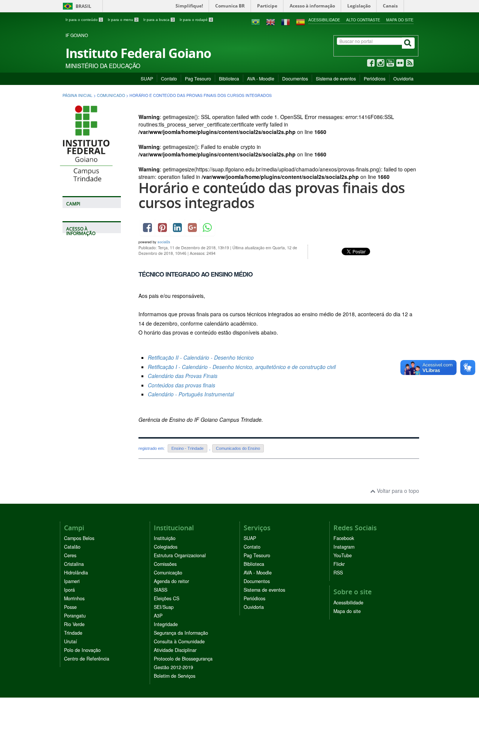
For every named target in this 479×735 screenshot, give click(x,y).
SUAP (147, 78)
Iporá (69, 589)
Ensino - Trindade (187, 448)
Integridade (166, 624)
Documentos (295, 78)
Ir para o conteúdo (83, 20)
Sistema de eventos (336, 78)
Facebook (343, 538)
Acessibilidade (324, 19)
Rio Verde (74, 624)
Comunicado (111, 95)
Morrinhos (74, 598)
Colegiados (165, 546)
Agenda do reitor (171, 581)
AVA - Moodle (260, 78)
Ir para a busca (158, 20)
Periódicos (374, 78)
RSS (338, 572)
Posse (70, 607)
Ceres (70, 555)
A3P (158, 615)
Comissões (165, 564)
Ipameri (72, 581)
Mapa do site (400, 19)
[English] (270, 21)
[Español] (300, 21)
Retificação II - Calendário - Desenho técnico (201, 357)
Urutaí (70, 641)
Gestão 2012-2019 (173, 667)
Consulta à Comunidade (179, 641)
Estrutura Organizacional (180, 555)
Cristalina (74, 564)
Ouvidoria (403, 78)
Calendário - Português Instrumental (191, 394)
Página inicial (77, 95)
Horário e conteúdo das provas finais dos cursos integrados (271, 195)
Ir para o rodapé (196, 20)
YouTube (342, 555)
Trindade (73, 632)
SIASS (160, 589)
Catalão (72, 546)
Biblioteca (229, 78)
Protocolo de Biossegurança (183, 658)
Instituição (165, 538)
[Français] (285, 21)
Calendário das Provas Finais (182, 375)
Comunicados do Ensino (238, 448)
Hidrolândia (76, 572)
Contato (169, 78)
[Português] (255, 21)
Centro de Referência (86, 658)
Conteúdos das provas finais (181, 385)
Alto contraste (363, 19)
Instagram (343, 546)
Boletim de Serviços (174, 676)
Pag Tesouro (198, 78)
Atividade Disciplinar (175, 650)
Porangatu (75, 615)
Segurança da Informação (181, 632)
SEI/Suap (164, 607)
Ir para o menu (123, 20)
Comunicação (168, 572)
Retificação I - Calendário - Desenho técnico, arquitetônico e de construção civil (242, 366)
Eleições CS (166, 598)
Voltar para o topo (397, 490)
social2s (164, 242)
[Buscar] (408, 43)
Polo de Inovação (82, 650)
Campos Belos (79, 538)
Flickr (339, 564)
